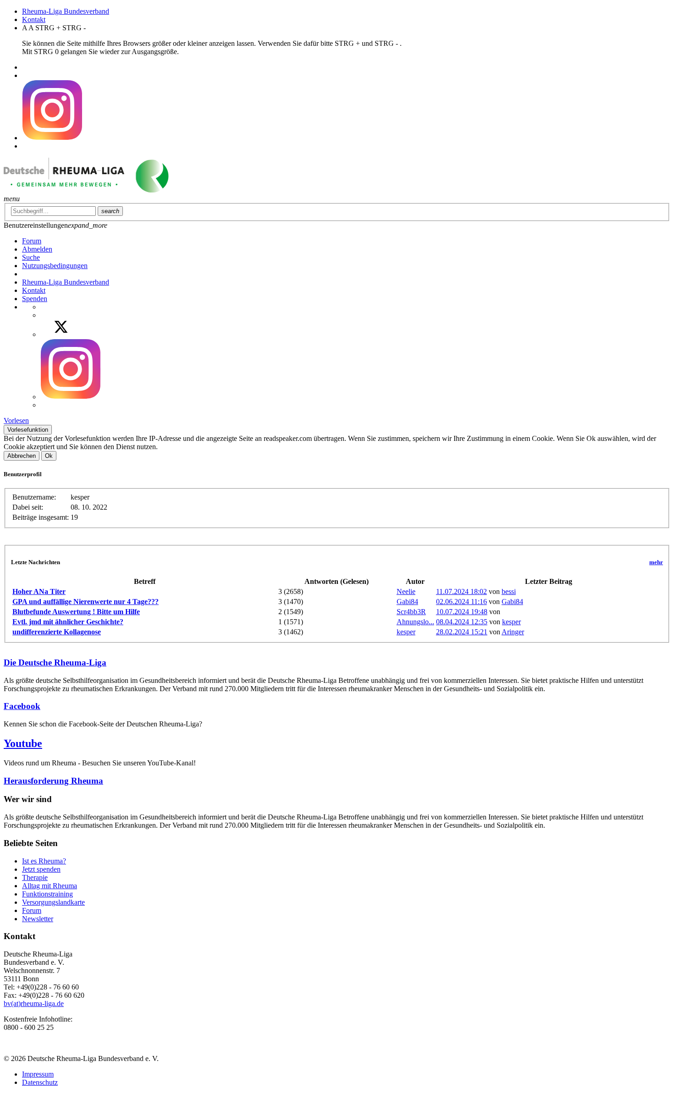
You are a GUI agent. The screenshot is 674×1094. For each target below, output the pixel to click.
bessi (509, 591)
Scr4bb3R (411, 612)
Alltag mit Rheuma (49, 886)
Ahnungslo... (415, 622)
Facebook (22, 706)
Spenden (34, 298)
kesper (511, 622)
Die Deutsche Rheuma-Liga (55, 662)
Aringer (513, 632)
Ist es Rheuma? (44, 861)
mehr (656, 562)
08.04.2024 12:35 (461, 622)
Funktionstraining (47, 894)
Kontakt (33, 19)
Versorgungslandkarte (53, 902)
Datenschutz (40, 1082)
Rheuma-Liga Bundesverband (65, 11)
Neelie (406, 591)
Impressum (38, 1074)
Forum (31, 910)
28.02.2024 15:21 (461, 632)
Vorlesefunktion (27, 429)
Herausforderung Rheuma (53, 781)
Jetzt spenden (41, 869)
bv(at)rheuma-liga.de (34, 1003)
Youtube (23, 743)
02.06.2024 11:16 (461, 601)
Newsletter (37, 919)
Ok (49, 455)
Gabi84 (407, 601)
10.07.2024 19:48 (461, 612)
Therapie (35, 877)
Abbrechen (21, 455)
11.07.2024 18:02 (461, 591)
